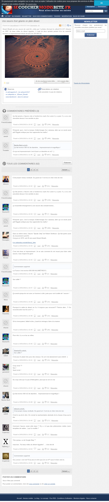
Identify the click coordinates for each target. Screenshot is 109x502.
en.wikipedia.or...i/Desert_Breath (17, 94)
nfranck (5, 328)
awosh (6, 136)
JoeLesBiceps (14, 25)
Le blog (36, 498)
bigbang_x (5, 446)
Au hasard (16, 16)
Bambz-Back (18, 145)
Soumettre (26, 16)
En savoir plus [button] (31, 4)
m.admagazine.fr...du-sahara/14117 (18, 92)
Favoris (57, 16)
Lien (38, 124)
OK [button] (101, 3)
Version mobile (28, 498)
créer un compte (49, 484)
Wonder (5, 258)
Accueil (19, 498)
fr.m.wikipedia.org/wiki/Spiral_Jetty (24, 242)
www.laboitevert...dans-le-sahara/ (17, 97)
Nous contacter (91, 498)
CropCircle (5, 461)
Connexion (102, 6)
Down (45, 124)
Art (38, 25)
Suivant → (65, 170)
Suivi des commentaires (42, 16)
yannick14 (5, 372)
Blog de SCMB (79, 16)
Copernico (5, 432)
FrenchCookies (6, 122)
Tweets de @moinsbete (82, 83)
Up (43, 124)
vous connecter (34, 484)
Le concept (44, 498)
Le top (7, 16)
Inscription (91, 6)
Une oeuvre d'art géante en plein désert (20, 21)
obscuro (6, 184)
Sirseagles (5, 240)
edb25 (6, 355)
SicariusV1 (5, 212)
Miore (6, 300)
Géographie (33, 25)
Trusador (6, 150)
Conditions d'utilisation (64, 498)
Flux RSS (52, 498)
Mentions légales (79, 498)
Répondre (55, 124)
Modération (67, 16)
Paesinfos (5, 314)
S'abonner (67, 162)
